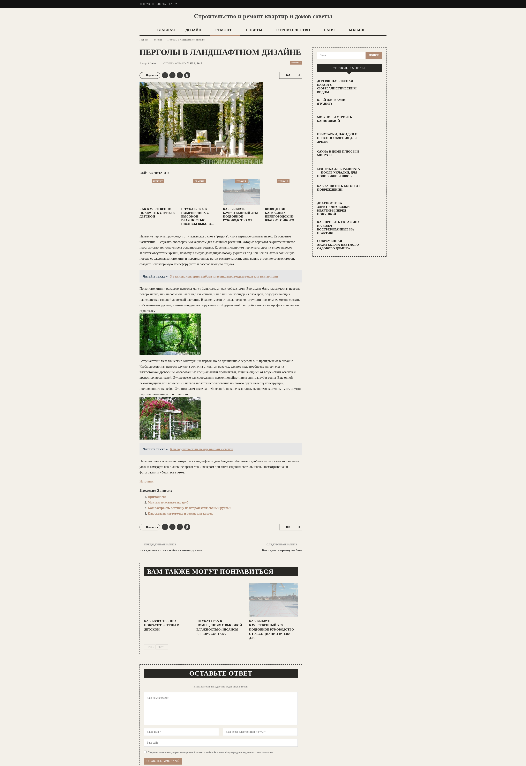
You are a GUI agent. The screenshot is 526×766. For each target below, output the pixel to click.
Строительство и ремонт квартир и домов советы (263, 16)
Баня (329, 30)
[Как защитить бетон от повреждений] (373, 190)
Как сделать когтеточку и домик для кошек (180, 513)
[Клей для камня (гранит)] (373, 104)
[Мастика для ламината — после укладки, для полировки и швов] (373, 173)
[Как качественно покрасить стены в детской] (158, 192)
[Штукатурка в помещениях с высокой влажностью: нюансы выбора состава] (200, 192)
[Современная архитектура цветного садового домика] (373, 245)
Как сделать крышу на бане (282, 550)
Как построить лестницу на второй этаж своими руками (189, 508)
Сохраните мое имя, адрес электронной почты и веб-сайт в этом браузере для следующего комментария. (211, 752)
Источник (146, 481)
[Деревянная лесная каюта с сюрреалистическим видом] (373, 85)
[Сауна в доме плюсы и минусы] (373, 156)
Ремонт (223, 30)
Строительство (293, 30)
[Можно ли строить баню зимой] (373, 121)
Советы (254, 30)
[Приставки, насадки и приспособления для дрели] (373, 139)
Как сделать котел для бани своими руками (171, 550)
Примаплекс (157, 497)
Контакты (147, 4)
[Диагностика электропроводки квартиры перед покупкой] (373, 207)
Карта (173, 4)
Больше (357, 30)
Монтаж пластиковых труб (168, 502)
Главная (166, 30)
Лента (161, 4)
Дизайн (193, 30)
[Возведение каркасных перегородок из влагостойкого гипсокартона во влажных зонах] (283, 192)
